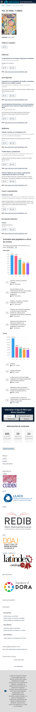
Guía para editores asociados (12, 628)
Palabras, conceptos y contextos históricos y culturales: (19, 301)
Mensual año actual (24, 416)
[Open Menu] (1, 1)
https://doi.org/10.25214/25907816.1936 (16, 72)
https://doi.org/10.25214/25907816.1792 (16, 147)
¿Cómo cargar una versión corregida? (14, 618)
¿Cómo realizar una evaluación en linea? (15, 638)
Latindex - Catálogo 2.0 (9, 553)
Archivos (8, 5)
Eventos (4, 223)
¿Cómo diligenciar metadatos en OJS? (14, 620)
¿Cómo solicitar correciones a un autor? (15, 630)
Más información (7, 574)
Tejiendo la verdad (18, 196)
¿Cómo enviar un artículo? (11, 616)
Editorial (12, 363)
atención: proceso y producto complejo (18, 281)
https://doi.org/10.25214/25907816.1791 (16, 213)
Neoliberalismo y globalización (17, 153)
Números (26, 419)
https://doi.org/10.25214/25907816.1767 (16, 185)
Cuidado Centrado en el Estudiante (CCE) (18, 134)
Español (5, 461)
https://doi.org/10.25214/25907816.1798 (16, 122)
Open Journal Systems (9, 600)
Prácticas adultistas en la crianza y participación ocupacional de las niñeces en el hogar (16, 173)
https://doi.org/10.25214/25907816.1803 (16, 168)
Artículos (9, 416)
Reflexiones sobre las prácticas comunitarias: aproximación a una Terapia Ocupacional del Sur (19, 389)
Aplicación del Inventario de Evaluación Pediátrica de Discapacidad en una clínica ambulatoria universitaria (18, 323)
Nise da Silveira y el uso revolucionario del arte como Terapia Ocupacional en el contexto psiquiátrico (20, 291)
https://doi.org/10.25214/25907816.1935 (16, 233)
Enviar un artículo (8, 448)
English (5, 458)
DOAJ (4, 535)
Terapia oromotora (15, 370)
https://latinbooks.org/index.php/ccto (16, 649)
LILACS (4, 491)
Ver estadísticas (18, 666)
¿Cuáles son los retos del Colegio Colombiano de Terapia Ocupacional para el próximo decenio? (20, 378)
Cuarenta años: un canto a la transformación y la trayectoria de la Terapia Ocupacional (20, 399)
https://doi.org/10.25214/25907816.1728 (16, 99)
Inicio (3, 5)
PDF (5, 47)
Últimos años (11, 419)
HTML (13, 68)
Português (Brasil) (8, 464)
